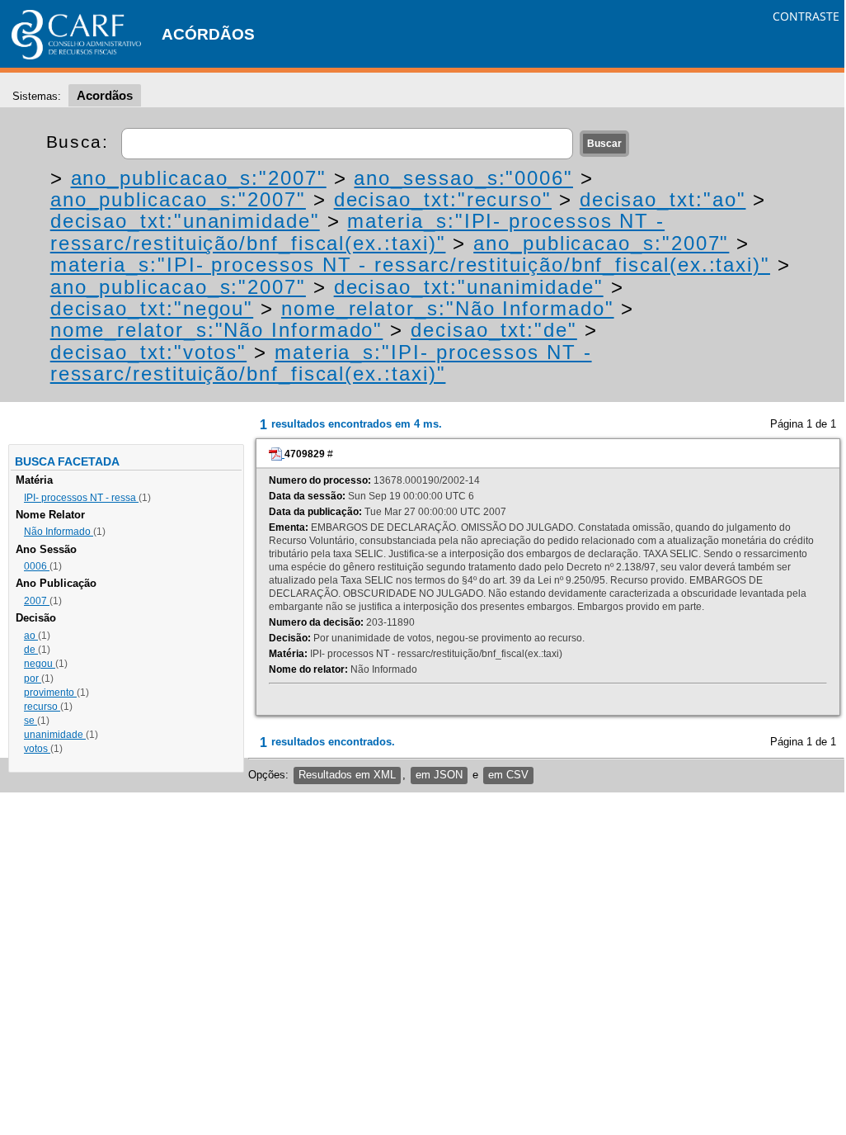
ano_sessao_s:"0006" (463, 178)
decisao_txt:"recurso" (443, 199)
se (30, 720)
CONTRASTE (806, 16)
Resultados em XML (347, 774)
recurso (42, 706)
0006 (36, 566)
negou (39, 663)
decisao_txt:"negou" (151, 308)
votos (37, 748)
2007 (36, 601)
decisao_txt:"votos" (148, 352)
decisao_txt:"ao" (663, 199)
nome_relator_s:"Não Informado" (447, 308)
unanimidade (55, 734)
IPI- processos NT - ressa (81, 498)
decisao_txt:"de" (494, 330)
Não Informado (58, 531)
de (31, 649)
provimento (50, 692)
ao (31, 635)
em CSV (508, 774)
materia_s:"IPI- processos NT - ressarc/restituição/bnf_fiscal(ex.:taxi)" (357, 231)
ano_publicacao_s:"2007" (199, 178)
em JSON (439, 774)
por (32, 678)
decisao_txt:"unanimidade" (185, 221)
